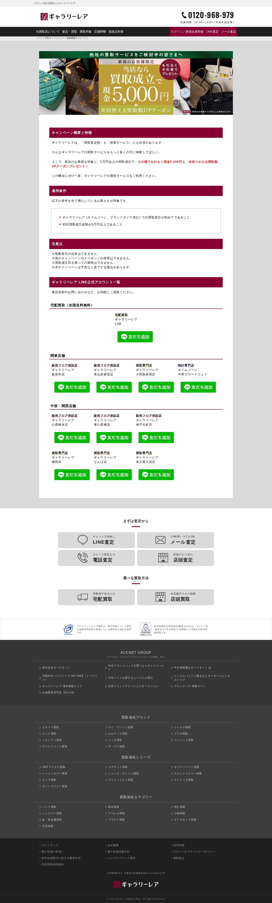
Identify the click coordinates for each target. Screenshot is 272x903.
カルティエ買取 (118, 733)
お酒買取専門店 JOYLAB (58, 692)
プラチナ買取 (116, 819)
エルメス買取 (50, 727)
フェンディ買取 (52, 740)
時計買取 (179, 806)
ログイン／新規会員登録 (187, 31)
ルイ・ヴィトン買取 (120, 727)
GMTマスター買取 (53, 767)
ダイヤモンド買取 (185, 819)
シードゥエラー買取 (55, 773)
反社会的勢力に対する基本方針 (61, 858)
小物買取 (179, 813)
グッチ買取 (49, 733)
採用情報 (179, 845)
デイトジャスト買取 (120, 779)
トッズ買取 (115, 740)
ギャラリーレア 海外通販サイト (62, 686)
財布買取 (113, 806)
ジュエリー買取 (52, 813)
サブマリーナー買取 (186, 767)
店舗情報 (100, 31)
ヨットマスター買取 (55, 786)
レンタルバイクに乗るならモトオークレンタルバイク (202, 677)
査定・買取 (69, 31)
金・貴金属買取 (52, 819)
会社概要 (113, 845)
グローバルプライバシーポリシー (194, 851)
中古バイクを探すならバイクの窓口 (130, 677)
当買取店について (48, 31)
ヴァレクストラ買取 (55, 746)
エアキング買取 (118, 767)
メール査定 (228, 31)
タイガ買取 (49, 779)
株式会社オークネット (56, 667)
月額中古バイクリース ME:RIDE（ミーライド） (70, 677)
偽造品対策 (116, 31)
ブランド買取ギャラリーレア (50, 38)
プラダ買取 (181, 733)
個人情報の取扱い (53, 851)
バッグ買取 (49, 806)
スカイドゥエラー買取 (188, 773)
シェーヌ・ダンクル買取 (123, 773)
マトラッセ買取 (184, 779)
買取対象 (86, 31)
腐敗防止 (179, 858)
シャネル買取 (182, 727)
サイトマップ (50, 845)
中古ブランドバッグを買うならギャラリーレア (136, 667)
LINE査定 (212, 31)
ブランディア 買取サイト (190, 686)
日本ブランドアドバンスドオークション (133, 686)
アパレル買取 (116, 813)
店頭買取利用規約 (53, 864)
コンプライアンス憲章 (122, 858)
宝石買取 (48, 826)
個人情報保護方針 (119, 851)
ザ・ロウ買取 (116, 746)
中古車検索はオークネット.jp (192, 667)
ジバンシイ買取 (184, 740)
